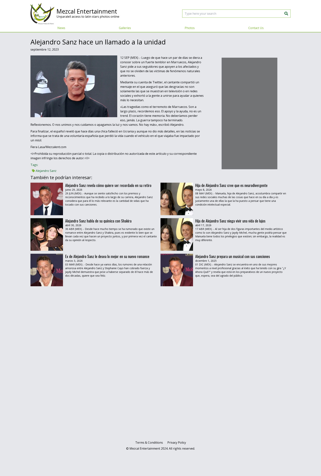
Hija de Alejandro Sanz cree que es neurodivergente (231, 185)
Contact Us (256, 28)
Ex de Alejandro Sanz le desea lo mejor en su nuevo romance (107, 256)
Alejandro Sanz (45, 171)
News (61, 28)
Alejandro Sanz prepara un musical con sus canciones (232, 256)
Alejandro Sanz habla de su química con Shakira (98, 221)
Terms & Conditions (149, 442)
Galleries (125, 28)
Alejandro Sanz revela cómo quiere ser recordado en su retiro (108, 185)
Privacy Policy (176, 442)
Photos (190, 28)
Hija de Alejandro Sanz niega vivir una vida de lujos (230, 221)
